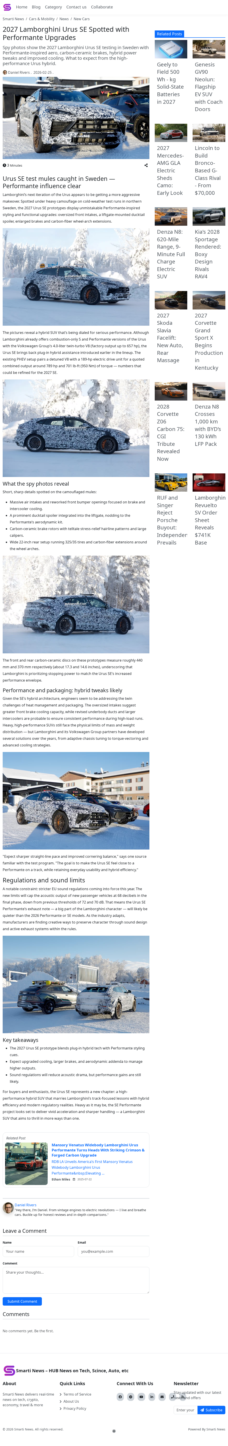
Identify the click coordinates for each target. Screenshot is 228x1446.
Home (21, 7)
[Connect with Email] (162, 1397)
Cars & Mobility (42, 18)
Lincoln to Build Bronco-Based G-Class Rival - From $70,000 (208, 170)
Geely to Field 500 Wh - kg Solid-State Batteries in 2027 (170, 83)
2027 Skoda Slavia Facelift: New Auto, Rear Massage (170, 338)
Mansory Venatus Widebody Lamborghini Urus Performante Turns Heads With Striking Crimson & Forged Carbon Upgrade (98, 1149)
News (64, 18)
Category (53, 7)
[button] (146, 165)
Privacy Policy (74, 1408)
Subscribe (214, 1410)
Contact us (76, 7)
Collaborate (102, 7)
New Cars (82, 18)
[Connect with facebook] (120, 1397)
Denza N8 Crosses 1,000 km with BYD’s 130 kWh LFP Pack (208, 425)
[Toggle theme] (114, 1431)
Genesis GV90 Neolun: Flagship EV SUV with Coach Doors (209, 87)
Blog (36, 7)
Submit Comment (22, 1301)
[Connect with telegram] (130, 1397)
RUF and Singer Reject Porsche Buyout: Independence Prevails (175, 520)
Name (7, 1242)
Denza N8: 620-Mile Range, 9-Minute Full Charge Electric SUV (171, 254)
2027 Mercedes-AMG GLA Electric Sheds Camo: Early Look (170, 170)
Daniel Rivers (19, 72)
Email (82, 1242)
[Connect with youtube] (141, 1397)
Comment (10, 1263)
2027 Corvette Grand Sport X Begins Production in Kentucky (209, 341)
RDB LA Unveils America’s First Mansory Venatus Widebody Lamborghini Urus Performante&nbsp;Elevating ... (92, 1167)
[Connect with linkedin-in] (152, 1397)
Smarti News (13, 18)
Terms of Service (77, 1394)
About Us (71, 1401)
